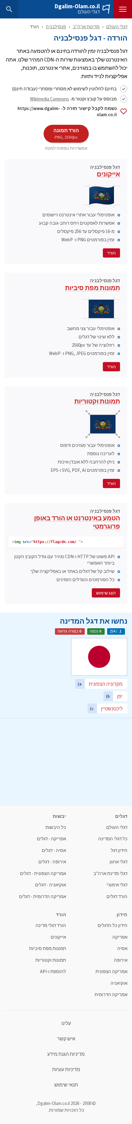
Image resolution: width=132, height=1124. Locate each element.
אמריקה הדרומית (111, 994)
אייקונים (105, 172)
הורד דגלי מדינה (51, 925)
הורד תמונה (66, 133)
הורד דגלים (117, 896)
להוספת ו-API (53, 971)
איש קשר (66, 1039)
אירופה (120, 960)
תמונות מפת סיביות (92, 286)
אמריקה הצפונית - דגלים (43, 873)
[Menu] (123, 9)
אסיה (122, 948)
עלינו (66, 1023)
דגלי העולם (89, 12)
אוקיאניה (119, 983)
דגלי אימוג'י (117, 885)
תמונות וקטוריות (97, 399)
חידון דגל (119, 850)
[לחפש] (9, 9)
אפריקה (119, 937)
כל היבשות (55, 827)
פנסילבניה (56, 26)
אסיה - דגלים (54, 850)
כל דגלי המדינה (112, 838)
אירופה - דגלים (52, 862)
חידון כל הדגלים (112, 925)
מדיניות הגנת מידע (66, 1054)
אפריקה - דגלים (51, 838)
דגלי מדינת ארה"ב (110, 873)
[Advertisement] (66, 761)
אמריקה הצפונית (111, 971)
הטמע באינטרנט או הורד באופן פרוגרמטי (77, 520)
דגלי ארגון (118, 862)
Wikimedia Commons (49, 99)
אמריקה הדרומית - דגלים (42, 896)
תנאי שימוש (66, 1085)
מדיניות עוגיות (66, 1069)
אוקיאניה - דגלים (50, 885)
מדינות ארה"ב (86, 26)
